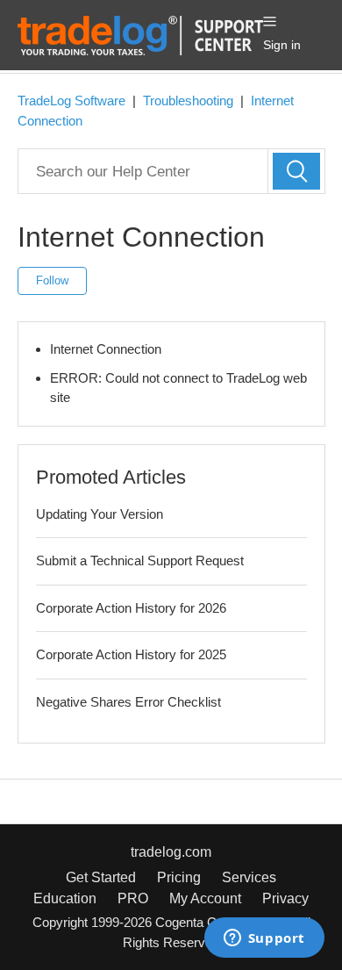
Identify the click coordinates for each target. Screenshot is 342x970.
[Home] (140, 33)
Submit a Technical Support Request (140, 560)
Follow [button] (52, 280)
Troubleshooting (188, 100)
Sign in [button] (282, 45)
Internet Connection (105, 348)
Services (249, 877)
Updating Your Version (99, 514)
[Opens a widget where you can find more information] (263, 939)
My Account (205, 898)
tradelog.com (171, 851)
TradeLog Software (71, 100)
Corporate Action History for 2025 (131, 654)
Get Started (101, 877)
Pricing (179, 877)
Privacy (285, 898)
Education (64, 898)
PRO (133, 898)
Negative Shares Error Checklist (128, 701)
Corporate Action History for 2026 (131, 607)
